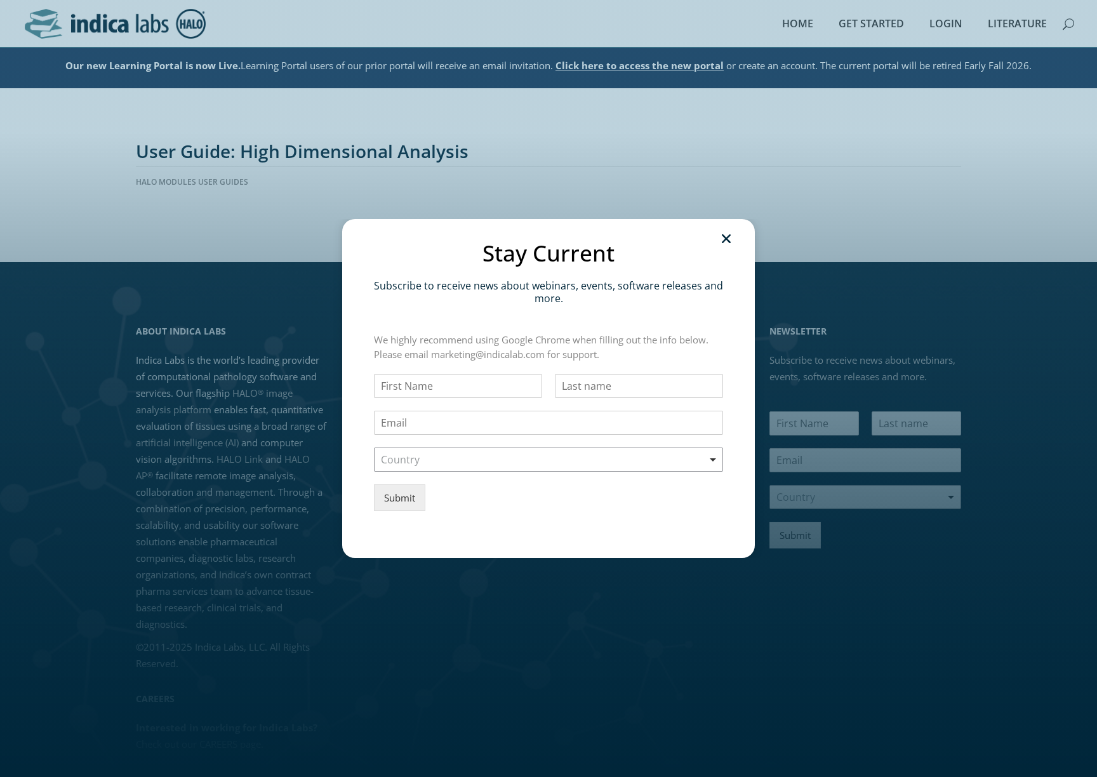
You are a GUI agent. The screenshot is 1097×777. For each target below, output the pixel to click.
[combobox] (548, 460)
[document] (548, 388)
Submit (399, 497)
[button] (726, 238)
